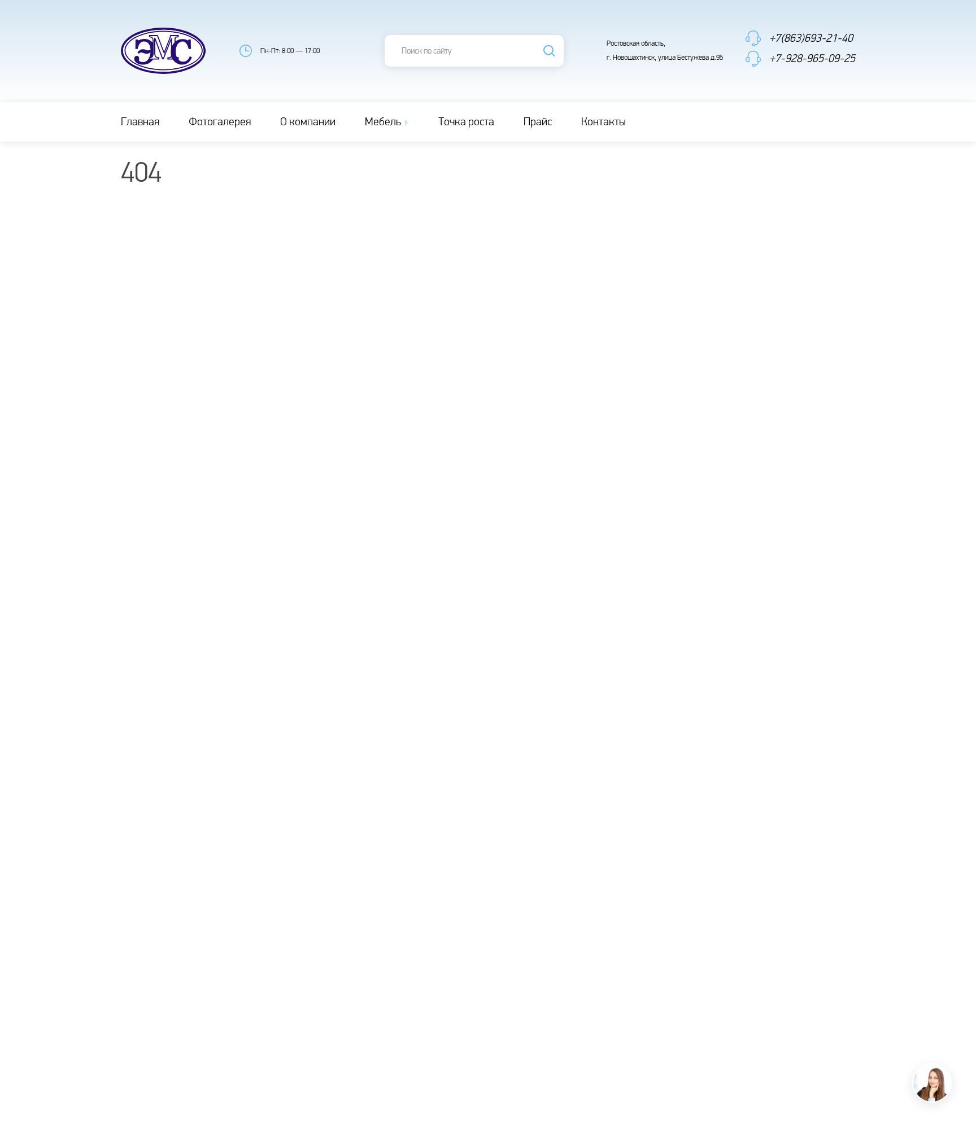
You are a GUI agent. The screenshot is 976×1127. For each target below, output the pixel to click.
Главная (140, 122)
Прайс (538, 122)
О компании (308, 122)
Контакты (603, 122)
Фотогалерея (220, 122)
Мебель (384, 122)
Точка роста (466, 122)
